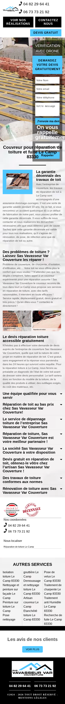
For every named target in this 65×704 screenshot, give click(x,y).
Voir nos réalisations (18, 22)
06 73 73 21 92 (36, 12)
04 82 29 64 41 (36, 4)
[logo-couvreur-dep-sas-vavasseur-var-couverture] (11, 9)
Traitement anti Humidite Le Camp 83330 (52, 604)
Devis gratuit (45, 32)
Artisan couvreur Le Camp (31, 602)
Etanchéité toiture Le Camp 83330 (31, 615)
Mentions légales (32, 698)
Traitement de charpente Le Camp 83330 (53, 589)
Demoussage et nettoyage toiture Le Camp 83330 (32, 587)
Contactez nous (48, 22)
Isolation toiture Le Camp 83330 (11, 576)
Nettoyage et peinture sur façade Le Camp (11, 592)
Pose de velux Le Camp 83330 (52, 576)
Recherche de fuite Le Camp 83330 (53, 619)
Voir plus (32, 649)
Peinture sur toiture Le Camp (10, 606)
